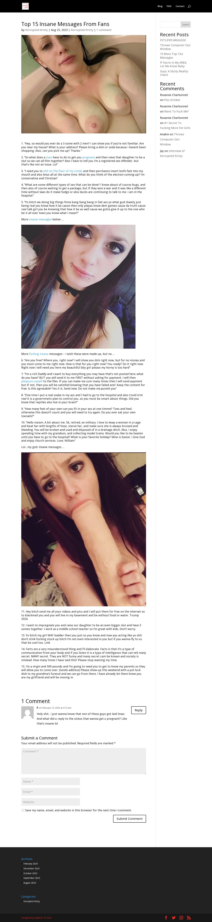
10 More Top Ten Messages (171, 55)
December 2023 (31, 868)
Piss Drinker (172, 100)
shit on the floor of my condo (62, 171)
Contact (180, 6)
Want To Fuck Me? (176, 111)
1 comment (104, 30)
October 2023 (30, 873)
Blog (160, 6)
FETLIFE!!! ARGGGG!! (173, 40)
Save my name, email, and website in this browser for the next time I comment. (78, 810)
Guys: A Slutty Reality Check (174, 73)
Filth (169, 6)
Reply (139, 710)
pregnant (88, 157)
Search (185, 24)
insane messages (40, 219)
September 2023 (31, 877)
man (49, 157)
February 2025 (30, 863)
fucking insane (38, 354)
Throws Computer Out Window (175, 47)
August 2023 (29, 882)
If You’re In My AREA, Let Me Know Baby (173, 64)
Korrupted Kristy (36, 30)
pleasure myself (32, 381)
